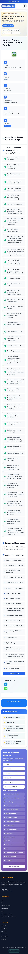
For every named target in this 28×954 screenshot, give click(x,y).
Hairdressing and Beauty (12, 798)
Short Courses (9, 833)
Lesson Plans (4, 908)
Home (2, 900)
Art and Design (10, 802)
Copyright (3, 939)
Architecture (9, 844)
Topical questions (7, 33)
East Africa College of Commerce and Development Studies (14, 728)
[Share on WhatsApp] (5, 688)
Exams (3, 902)
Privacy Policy (4, 936)
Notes (2, 911)
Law (7, 848)
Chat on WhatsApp (7, 890)
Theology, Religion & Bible (13, 821)
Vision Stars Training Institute (14, 560)
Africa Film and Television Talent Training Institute (13, 742)
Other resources (16, 33)
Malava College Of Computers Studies (14, 632)
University (7, 125)
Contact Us (4, 928)
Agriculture (8, 860)
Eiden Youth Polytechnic (13, 598)
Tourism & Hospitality (11, 829)
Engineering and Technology (13, 805)
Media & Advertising (11, 856)
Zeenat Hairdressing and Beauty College (15, 662)
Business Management (12, 809)
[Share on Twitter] (5, 684)
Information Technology (12, 794)
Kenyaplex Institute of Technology (12, 736)
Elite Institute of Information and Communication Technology (15, 609)
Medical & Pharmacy (11, 813)
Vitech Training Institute (12, 668)
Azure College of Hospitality (14, 577)
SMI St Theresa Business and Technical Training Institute (14, 649)
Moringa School (10, 722)
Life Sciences (9, 841)
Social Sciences (10, 825)
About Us (3, 925)
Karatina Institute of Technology (15, 626)
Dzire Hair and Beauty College (14, 588)
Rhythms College (11, 643)
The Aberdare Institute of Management (13, 571)
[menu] (25, 6)
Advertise (3, 931)
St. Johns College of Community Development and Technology (15, 655)
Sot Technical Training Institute (14, 615)
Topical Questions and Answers (9, 916)
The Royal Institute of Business (14, 565)
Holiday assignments (14, 30)
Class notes (5, 30)
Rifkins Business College (13, 717)
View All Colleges (14, 673)
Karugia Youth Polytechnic (13, 603)
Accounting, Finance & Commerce (14, 852)
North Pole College (11, 637)
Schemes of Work (5, 905)
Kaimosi (6, 79)
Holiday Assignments (6, 914)
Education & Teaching (11, 817)
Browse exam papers (8, 25)
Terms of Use (4, 934)
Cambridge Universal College (14, 582)
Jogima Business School (13, 620)
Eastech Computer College (13, 593)
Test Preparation (10, 837)
